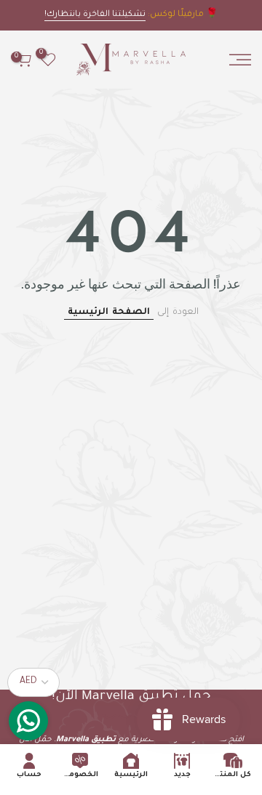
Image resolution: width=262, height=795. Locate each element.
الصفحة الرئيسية (109, 312)
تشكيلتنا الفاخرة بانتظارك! (95, 15)
